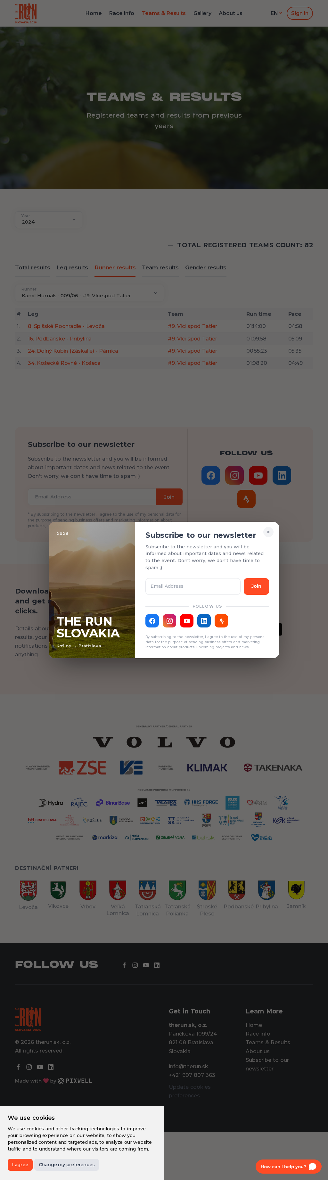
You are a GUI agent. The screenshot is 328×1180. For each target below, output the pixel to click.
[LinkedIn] (204, 620)
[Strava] (221, 620)
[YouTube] (186, 620)
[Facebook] (152, 620)
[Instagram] (169, 620)
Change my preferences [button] (67, 1165)
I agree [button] (20, 1165)
